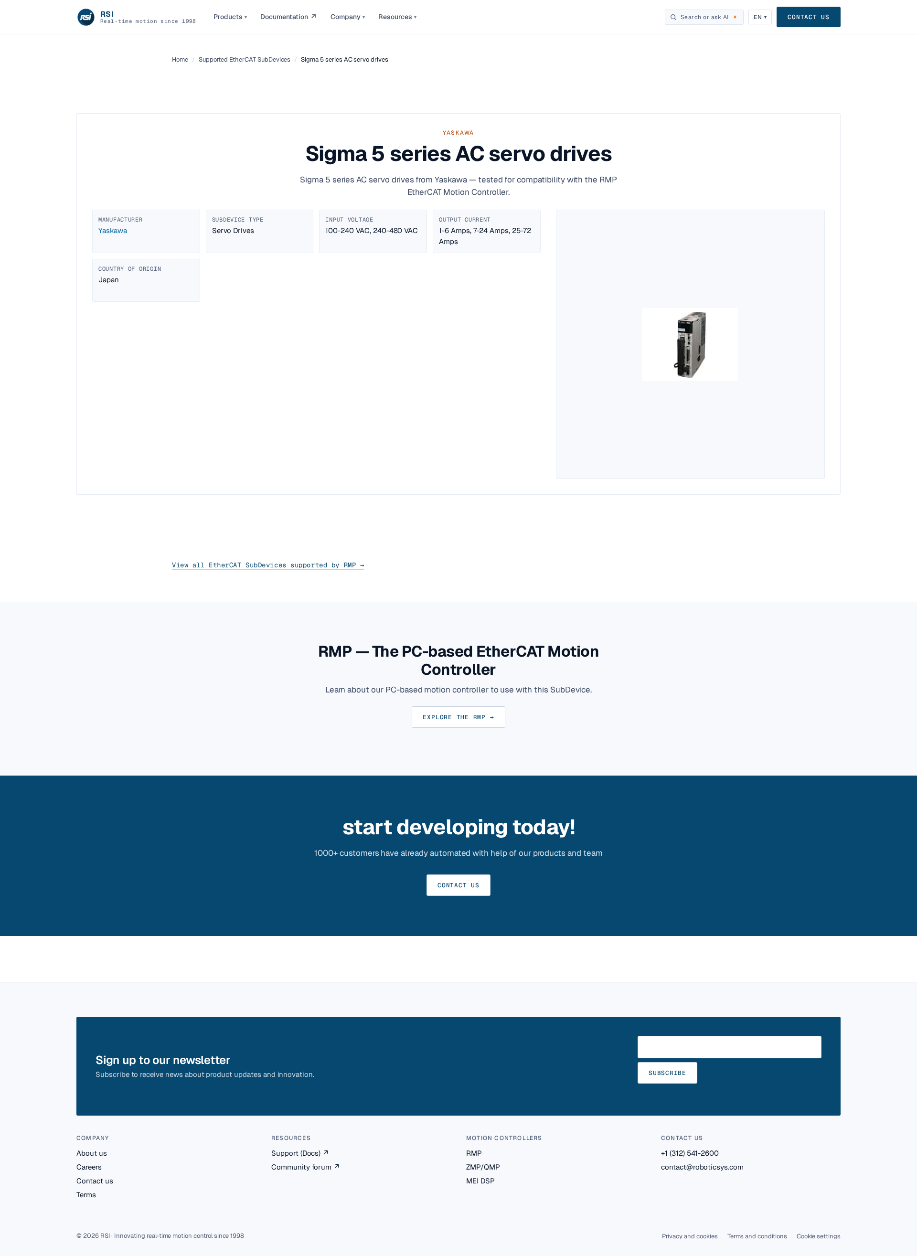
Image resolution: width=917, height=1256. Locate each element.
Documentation (288, 17)
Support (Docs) (300, 1153)
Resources (397, 16)
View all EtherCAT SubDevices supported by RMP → (268, 565)
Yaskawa (112, 230)
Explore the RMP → (458, 717)
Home (180, 59)
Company (348, 16)
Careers (89, 1166)
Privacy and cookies (690, 1236)
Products (230, 16)
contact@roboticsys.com (702, 1166)
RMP (474, 1153)
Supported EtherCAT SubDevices (245, 59)
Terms (86, 1194)
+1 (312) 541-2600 (690, 1153)
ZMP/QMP (483, 1166)
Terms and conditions (757, 1236)
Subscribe (667, 1073)
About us (91, 1153)
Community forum (305, 1166)
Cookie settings (819, 1236)
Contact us (809, 17)
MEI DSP (480, 1180)
